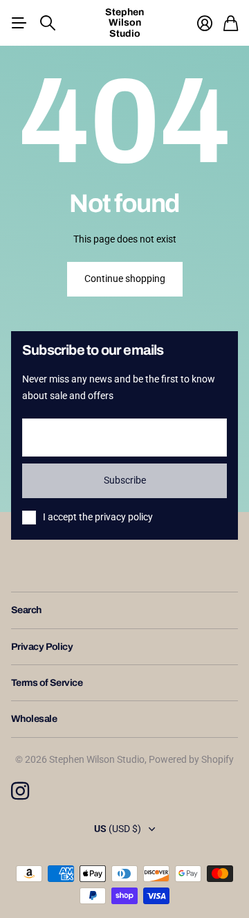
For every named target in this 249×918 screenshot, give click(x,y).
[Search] (47, 23)
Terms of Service (46, 683)
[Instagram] (20, 791)
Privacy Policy (42, 647)
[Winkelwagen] (230, 23)
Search (26, 610)
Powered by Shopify (191, 759)
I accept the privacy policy (98, 516)
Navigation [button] (18, 23)
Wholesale (34, 719)
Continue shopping (124, 278)
